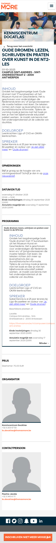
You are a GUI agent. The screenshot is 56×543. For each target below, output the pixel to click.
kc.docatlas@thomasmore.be (16, 431)
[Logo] (9, 10)
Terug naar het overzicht (20, 46)
